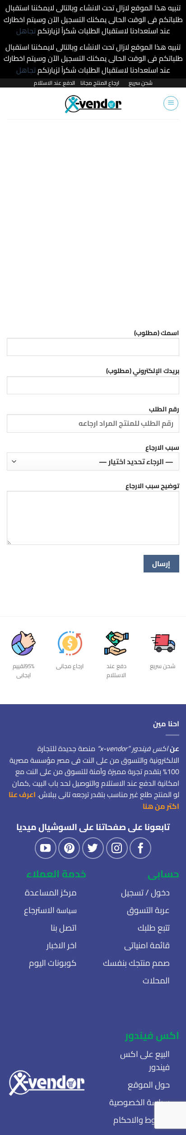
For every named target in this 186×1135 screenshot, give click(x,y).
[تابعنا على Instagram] (117, 848)
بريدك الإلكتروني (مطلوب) (142, 371)
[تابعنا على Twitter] (93, 848)
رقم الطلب (164, 409)
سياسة (50, 910)
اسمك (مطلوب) (156, 333)
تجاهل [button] (26, 30)
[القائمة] (170, 103)
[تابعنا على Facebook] (140, 848)
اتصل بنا (64, 928)
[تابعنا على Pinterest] (69, 848)
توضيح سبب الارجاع (152, 486)
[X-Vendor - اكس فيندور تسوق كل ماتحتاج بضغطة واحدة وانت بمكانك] (93, 103)
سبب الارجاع (162, 447)
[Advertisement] (93, 216)
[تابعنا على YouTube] (45, 848)
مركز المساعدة (51, 892)
